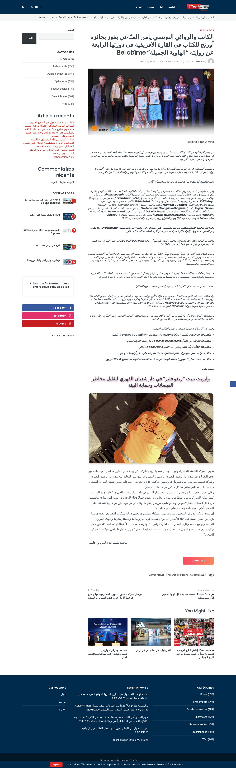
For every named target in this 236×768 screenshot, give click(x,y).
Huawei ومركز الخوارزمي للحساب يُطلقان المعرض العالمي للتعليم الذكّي (108, 653)
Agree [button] (56, 764)
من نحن (151, 7)
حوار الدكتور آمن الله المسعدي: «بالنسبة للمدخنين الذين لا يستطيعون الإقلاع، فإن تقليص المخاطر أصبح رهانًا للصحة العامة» (48, 143)
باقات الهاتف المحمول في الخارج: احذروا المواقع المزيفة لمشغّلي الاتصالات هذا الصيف (49, 124)
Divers (63, 58)
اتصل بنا (139, 7)
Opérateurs (61, 81)
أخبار (161, 7)
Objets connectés (57, 73)
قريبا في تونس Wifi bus (48, 245)
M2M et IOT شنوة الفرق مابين (44, 215)
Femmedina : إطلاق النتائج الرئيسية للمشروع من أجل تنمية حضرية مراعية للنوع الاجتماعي (195, 653)
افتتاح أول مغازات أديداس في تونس (153, 650)
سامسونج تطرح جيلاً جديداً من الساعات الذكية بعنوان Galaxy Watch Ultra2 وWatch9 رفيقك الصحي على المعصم (49, 132)
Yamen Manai (156, 574)
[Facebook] (41, 7)
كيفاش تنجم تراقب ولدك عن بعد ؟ (43, 260)
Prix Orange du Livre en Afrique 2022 (186, 574)
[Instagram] (36, 7)
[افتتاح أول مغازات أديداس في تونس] (151, 632)
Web (64, 103)
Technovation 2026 (63, 157)
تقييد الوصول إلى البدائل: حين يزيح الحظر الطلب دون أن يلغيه (51, 151)
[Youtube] (32, 7)
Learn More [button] (73, 764)
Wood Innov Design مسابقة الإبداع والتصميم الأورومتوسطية (188, 595)
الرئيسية (171, 7)
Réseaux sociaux (59, 88)
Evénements (207, 30)
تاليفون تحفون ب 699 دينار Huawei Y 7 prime (41, 231)
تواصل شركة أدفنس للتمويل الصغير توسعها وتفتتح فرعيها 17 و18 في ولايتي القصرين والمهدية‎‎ (115, 595)
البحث (71, 29)
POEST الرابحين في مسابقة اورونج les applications (42, 201)
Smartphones (59, 96)
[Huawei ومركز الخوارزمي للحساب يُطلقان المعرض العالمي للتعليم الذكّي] (108, 632)
